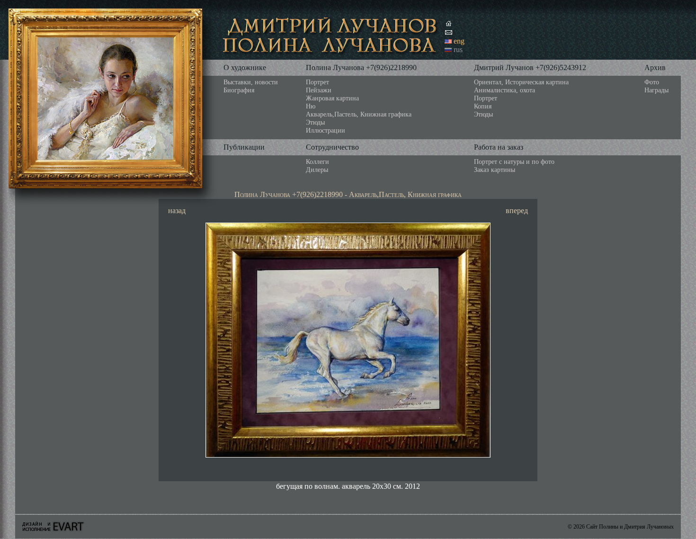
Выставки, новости (250, 82)
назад (177, 211)
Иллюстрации (325, 130)
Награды (656, 90)
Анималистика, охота (504, 90)
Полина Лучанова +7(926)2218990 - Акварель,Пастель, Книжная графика (348, 194)
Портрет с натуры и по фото (514, 161)
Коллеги (317, 161)
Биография (238, 90)
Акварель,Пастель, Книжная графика (358, 114)
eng (459, 41)
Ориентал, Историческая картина (521, 82)
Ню (310, 106)
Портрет (317, 82)
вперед (517, 211)
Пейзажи (318, 90)
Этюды (315, 122)
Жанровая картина (332, 98)
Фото (651, 82)
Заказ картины (494, 169)
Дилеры (317, 169)
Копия (482, 106)
